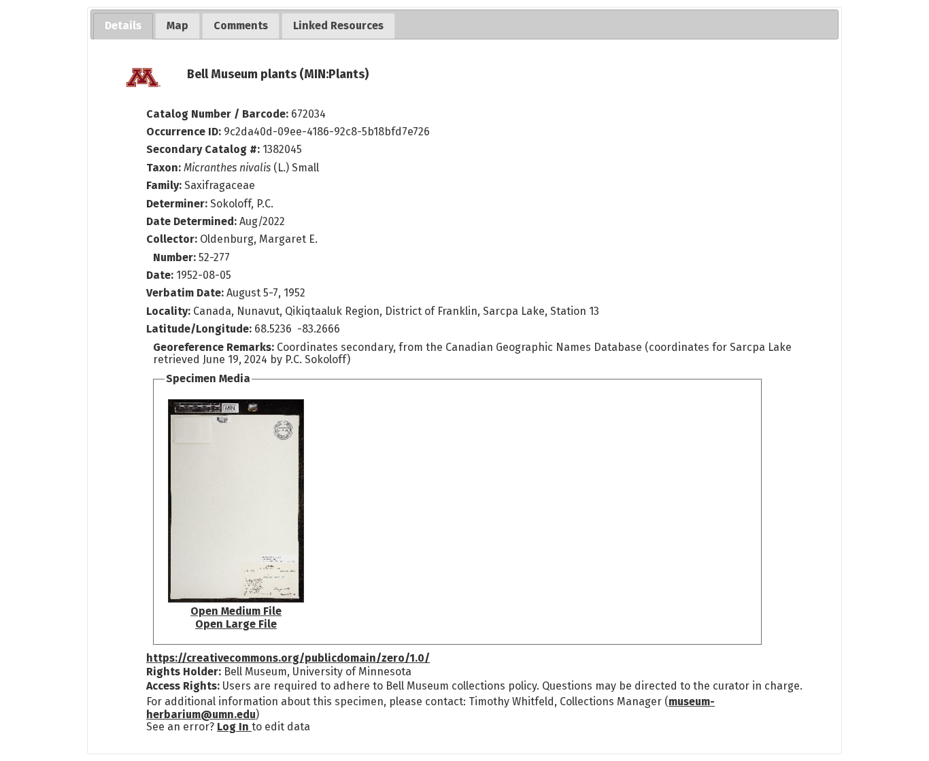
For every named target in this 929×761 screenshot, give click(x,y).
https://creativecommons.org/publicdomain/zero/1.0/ (288, 658)
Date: (159, 275)
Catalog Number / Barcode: (218, 113)
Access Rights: (183, 685)
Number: (176, 257)
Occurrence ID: (185, 131)
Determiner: (178, 203)
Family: (164, 185)
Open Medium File (236, 611)
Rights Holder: (183, 671)
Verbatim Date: (185, 292)
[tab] (123, 26)
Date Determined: (192, 221)
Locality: (168, 311)
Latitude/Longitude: (199, 328)
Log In (234, 726)
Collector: (173, 239)
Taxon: (163, 167)
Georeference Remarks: (215, 347)
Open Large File (236, 624)
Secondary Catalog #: (203, 149)
